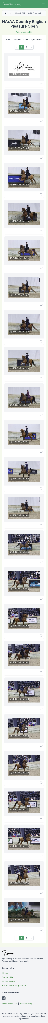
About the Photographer (14, 985)
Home (5, 973)
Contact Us (7, 977)
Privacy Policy (26, 1004)
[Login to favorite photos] (41, 84)
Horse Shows (8, 981)
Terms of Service (9, 1004)
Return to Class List (24, 32)
